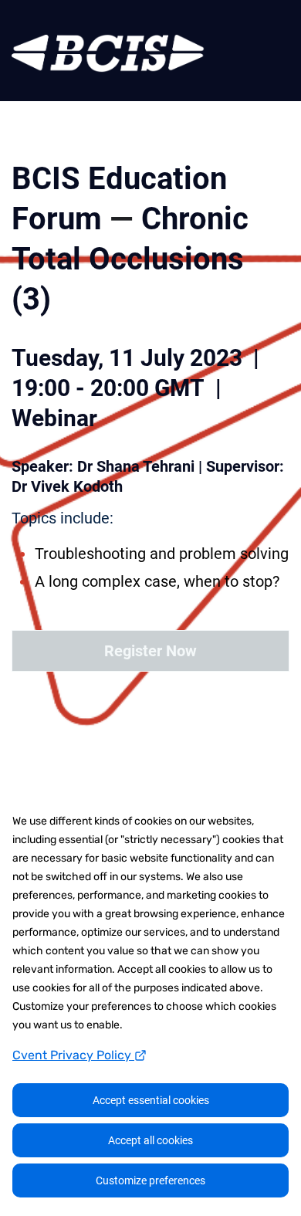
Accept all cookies (150, 1140)
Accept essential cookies (151, 1100)
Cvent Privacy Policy (73, 1055)
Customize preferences (150, 1180)
